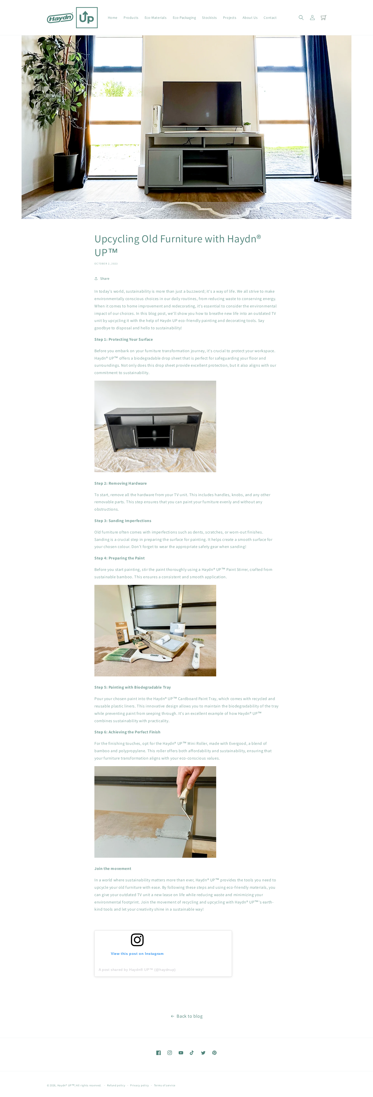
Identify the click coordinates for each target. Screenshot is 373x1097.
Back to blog (189, 1016)
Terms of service (164, 1085)
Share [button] (105, 278)
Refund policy (116, 1085)
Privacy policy (139, 1085)
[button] (301, 17)
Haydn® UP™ (66, 1085)
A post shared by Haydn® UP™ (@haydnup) (137, 970)
